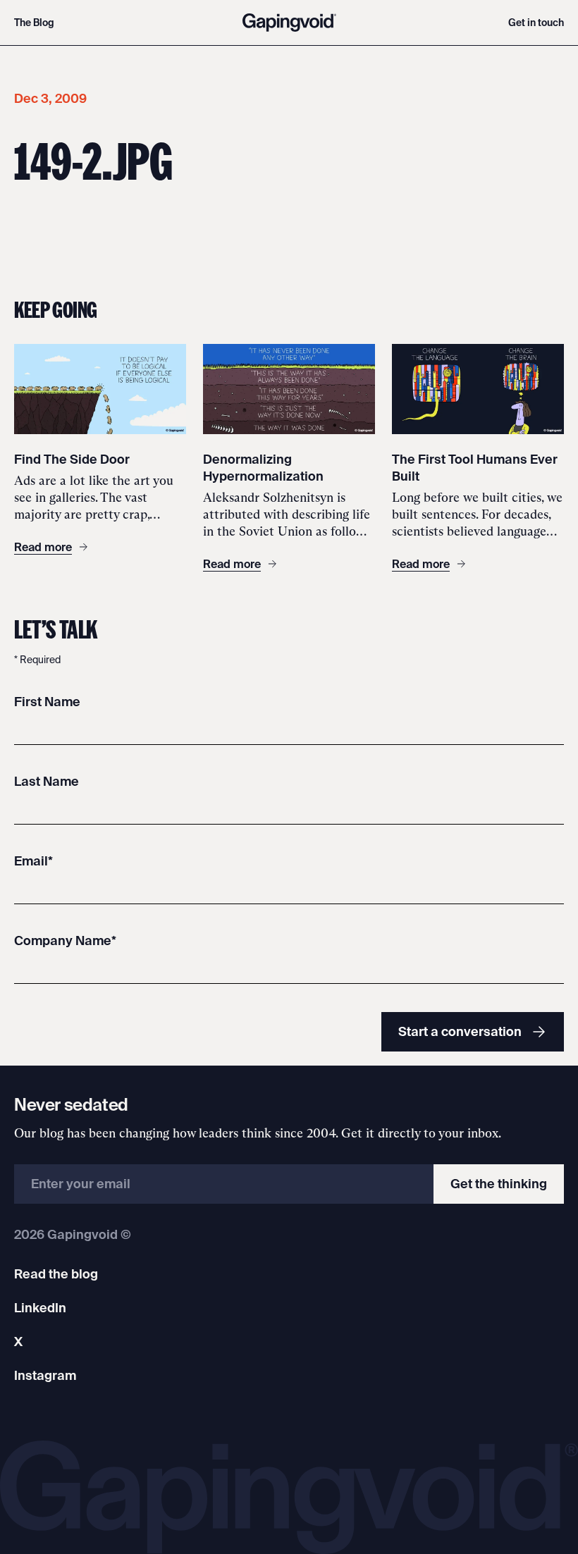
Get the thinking (498, 1183)
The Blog (34, 22)
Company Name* (65, 940)
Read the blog (56, 1273)
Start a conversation (460, 1031)
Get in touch (536, 22)
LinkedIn (40, 1307)
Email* (33, 860)
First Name (47, 701)
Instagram (45, 1375)
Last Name (46, 781)
